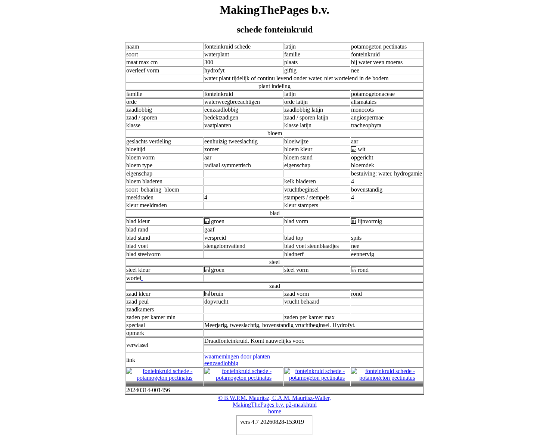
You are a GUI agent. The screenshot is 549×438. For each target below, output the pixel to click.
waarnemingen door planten (237, 356)
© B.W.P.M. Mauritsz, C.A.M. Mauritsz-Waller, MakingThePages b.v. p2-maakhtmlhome (274, 404)
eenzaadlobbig (221, 363)
